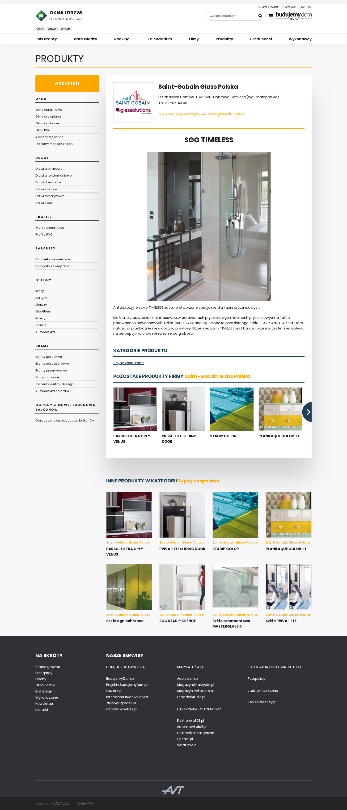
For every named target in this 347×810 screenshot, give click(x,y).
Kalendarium (160, 39)
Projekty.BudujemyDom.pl (127, 684)
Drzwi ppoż (44, 203)
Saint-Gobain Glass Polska (217, 376)
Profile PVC (44, 234)
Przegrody (43, 673)
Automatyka (45, 332)
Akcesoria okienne (49, 137)
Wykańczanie (46, 697)
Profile (43, 217)
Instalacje (43, 691)
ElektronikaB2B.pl (190, 720)
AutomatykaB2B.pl (192, 726)
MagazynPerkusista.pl (195, 690)
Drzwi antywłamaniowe (53, 175)
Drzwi (52, 29)
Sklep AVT (85, 803)
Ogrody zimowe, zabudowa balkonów (65, 407)
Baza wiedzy (85, 39)
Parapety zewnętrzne (52, 266)
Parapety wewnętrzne (52, 259)
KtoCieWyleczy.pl (262, 702)
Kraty (39, 291)
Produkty (224, 39)
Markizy (41, 304)
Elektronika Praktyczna (195, 732)
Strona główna (268, 6)
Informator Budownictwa (127, 697)
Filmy (194, 39)
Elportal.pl (185, 739)
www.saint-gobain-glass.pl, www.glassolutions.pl (201, 113)
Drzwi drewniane (48, 182)
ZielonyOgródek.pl (121, 703)
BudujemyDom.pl (120, 678)
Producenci (261, 39)
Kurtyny (41, 297)
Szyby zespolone (128, 362)
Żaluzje (41, 325)
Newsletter (289, 6)
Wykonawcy (300, 39)
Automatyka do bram (52, 391)
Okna (40, 29)
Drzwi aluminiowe (49, 168)
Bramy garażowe (48, 356)
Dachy (40, 679)
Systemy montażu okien (54, 144)
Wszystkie (67, 83)
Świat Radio (186, 745)
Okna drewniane (48, 116)
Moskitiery (43, 311)
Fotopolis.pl (257, 678)
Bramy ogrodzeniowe (52, 363)
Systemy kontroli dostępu (55, 384)
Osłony (43, 280)
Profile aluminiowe (49, 227)
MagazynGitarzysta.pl (195, 684)
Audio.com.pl (188, 678)
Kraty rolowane (47, 377)
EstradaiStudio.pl (191, 697)
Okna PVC (43, 130)
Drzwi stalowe (46, 189)
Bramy (66, 29)
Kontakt (306, 6)
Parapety (45, 248)
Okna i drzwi (45, 685)
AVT (58, 803)
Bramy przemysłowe (51, 370)
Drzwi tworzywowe (50, 196)
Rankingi (122, 39)
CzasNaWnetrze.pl (121, 709)
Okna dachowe (47, 123)
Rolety (40, 318)
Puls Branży (46, 39)
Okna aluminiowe (48, 109)
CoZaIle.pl (114, 690)
